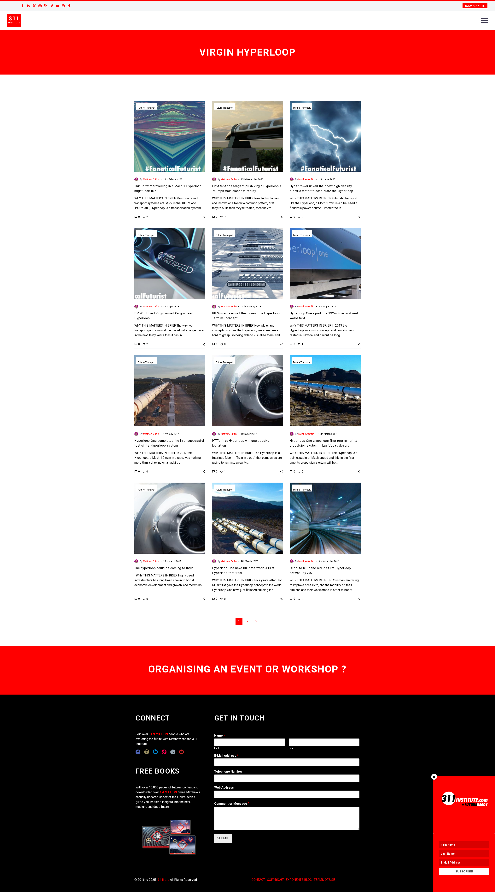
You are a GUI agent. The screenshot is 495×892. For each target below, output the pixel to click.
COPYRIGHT (275, 880)
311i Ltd (163, 880)
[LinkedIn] (28, 5)
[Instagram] (40, 5)
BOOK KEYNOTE (475, 5)
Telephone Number (228, 771)
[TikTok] (69, 5)
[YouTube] (57, 5)
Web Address (224, 787)
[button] (203, 217)
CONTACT (258, 880)
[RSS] (46, 5)
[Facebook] (23, 5)
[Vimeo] (52, 5)
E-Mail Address (226, 755)
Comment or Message (231, 803)
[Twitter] (34, 5)
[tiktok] (164, 752)
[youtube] (181, 752)
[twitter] (172, 752)
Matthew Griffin (151, 179)
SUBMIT (223, 838)
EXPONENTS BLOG (299, 880)
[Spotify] (63, 5)
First (216, 748)
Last (291, 748)
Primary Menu (484, 20)
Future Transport (146, 107)
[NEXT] (256, 621)
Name (219, 735)
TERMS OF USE (324, 880)
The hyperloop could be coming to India (163, 568)
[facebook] (138, 752)
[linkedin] (155, 752)
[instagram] (146, 752)
